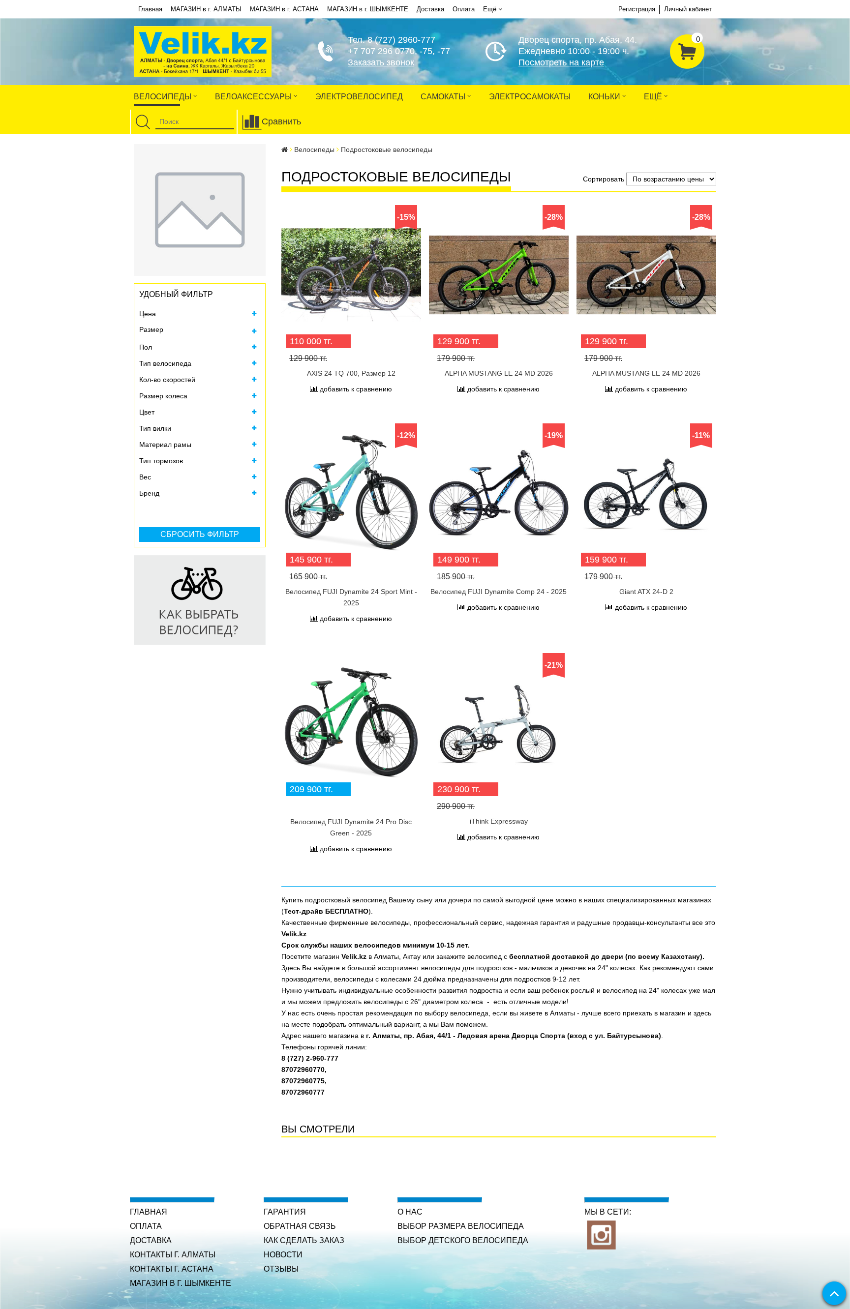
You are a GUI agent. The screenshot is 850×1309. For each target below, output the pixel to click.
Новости (283, 1254)
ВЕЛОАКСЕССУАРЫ (254, 96)
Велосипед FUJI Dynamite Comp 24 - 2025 (498, 591)
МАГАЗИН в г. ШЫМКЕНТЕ (367, 9)
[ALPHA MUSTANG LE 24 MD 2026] (499, 275)
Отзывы (281, 1269)
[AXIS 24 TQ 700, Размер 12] (351, 275)
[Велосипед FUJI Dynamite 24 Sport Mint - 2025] (351, 493)
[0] (687, 50)
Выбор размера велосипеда (460, 1226)
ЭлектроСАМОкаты (530, 96)
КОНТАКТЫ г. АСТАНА (171, 1269)
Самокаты (444, 96)
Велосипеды (163, 96)
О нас (410, 1212)
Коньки (605, 96)
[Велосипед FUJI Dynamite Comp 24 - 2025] (499, 493)
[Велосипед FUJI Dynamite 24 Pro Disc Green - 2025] (351, 723)
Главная (150, 9)
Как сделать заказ (304, 1240)
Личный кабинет (688, 9)
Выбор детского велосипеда (462, 1240)
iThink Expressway (499, 821)
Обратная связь (300, 1226)
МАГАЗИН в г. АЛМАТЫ (206, 9)
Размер (151, 329)
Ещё (489, 9)
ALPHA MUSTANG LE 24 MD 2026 (499, 373)
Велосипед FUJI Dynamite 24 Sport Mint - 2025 (351, 597)
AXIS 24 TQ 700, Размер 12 (351, 373)
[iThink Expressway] (499, 723)
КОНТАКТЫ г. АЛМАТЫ (172, 1254)
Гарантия (285, 1212)
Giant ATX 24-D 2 (646, 591)
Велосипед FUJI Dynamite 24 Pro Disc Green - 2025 (351, 827)
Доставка (430, 9)
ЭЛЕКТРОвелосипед (359, 96)
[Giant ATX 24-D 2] (646, 493)
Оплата (464, 9)
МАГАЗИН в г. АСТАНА (284, 9)
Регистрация (636, 9)
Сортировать (603, 179)
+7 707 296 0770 (381, 51)
